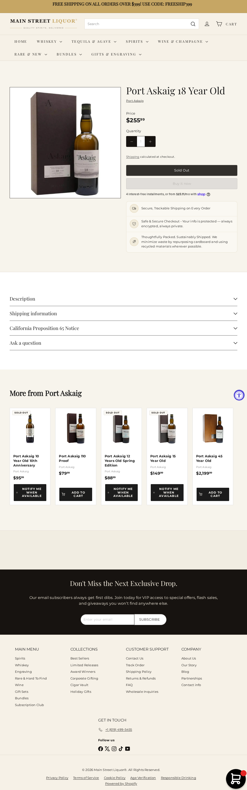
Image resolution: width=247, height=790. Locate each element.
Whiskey (47, 41)
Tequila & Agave (92, 41)
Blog (185, 671)
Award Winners (82, 671)
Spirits (135, 41)
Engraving (23, 671)
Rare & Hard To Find (31, 678)
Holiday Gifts (80, 692)
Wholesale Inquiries (142, 692)
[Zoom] (65, 142)
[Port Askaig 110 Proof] (75, 442)
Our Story (189, 665)
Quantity (133, 131)
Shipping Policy (138, 671)
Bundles (67, 54)
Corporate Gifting (84, 678)
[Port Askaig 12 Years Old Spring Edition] (121, 444)
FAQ (129, 685)
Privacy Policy (57, 778)
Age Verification (143, 778)
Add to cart (78, 494)
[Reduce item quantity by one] (131, 141)
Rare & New (28, 54)
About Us (188, 658)
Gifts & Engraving (114, 54)
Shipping (132, 156)
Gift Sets (21, 692)
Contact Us (134, 658)
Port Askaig (63, 393)
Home (20, 41)
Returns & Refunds (141, 678)
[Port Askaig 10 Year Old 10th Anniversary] (30, 444)
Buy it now (182, 183)
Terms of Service (86, 778)
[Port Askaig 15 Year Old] (167, 442)
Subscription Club (29, 705)
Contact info (191, 685)
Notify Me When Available (32, 492)
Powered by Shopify (121, 783)
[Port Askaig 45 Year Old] (213, 442)
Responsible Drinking (178, 778)
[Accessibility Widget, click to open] (239, 395)
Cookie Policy (115, 778)
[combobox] (141, 24)
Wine (19, 685)
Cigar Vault (79, 685)
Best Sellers (79, 658)
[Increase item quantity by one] (150, 141)
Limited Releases (84, 665)
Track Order (135, 665)
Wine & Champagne (181, 41)
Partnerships (191, 678)
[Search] (193, 24)
